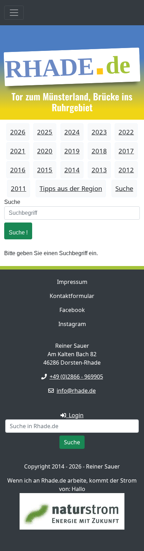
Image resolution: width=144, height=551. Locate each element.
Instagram (72, 324)
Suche (12, 202)
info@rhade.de (76, 390)
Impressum (72, 282)
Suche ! (18, 232)
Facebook (72, 310)
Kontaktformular (72, 296)
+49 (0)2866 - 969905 (76, 376)
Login (75, 415)
